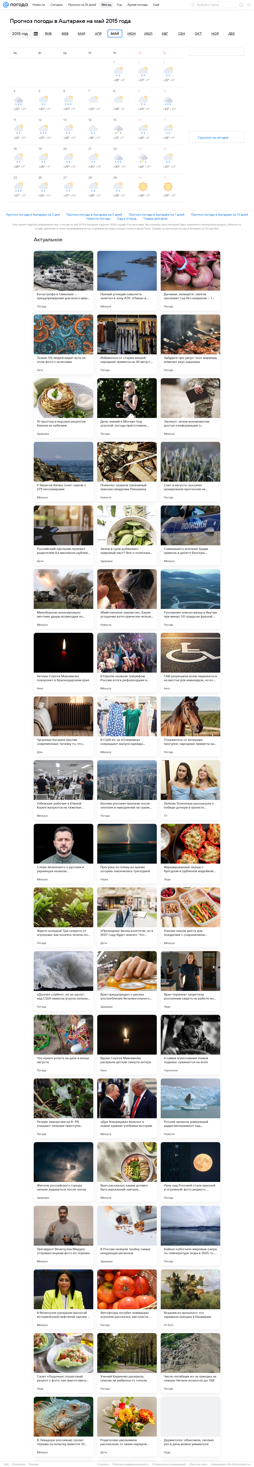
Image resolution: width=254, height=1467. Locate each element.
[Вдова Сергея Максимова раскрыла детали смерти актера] (127, 1044)
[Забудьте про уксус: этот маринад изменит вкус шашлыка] (190, 344)
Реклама (33, 1464)
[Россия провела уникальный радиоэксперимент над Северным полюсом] (190, 1108)
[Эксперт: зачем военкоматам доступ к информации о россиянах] (190, 408)
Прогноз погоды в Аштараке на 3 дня (33, 214)
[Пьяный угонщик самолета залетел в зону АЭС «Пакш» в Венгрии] (127, 281)
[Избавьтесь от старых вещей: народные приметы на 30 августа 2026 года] (127, 344)
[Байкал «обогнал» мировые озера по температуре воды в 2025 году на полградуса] (190, 1235)
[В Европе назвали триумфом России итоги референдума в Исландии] (127, 663)
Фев (65, 34)
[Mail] (6, 5)
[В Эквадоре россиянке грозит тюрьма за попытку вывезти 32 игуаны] (63, 1426)
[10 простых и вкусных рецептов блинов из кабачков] (63, 408)
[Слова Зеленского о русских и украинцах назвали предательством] (63, 854)
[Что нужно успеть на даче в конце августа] (63, 1044)
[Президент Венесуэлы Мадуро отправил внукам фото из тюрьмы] (63, 1235)
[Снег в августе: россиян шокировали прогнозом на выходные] (190, 472)
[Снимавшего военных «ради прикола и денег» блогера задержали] (190, 535)
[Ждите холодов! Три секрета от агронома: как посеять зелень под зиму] (63, 917)
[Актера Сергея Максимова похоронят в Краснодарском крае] (63, 663)
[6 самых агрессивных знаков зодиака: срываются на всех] (190, 1044)
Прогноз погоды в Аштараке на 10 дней (219, 214)
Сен (181, 34)
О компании (18, 1464)
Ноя (215, 34)
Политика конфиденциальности (131, 1464)
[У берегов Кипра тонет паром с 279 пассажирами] (63, 472)
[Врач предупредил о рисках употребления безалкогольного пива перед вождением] (127, 981)
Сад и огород (126, 218)
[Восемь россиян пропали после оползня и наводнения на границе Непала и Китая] (127, 790)
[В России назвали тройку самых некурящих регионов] (127, 1235)
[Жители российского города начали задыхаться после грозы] (63, 1172)
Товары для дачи (155, 218)
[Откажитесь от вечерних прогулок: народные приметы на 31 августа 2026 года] (190, 726)
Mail (6, 1464)
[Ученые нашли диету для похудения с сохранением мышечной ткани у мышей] (190, 917)
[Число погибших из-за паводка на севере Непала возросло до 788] (190, 1363)
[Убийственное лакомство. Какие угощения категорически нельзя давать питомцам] (127, 599)
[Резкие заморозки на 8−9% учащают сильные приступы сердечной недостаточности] (63, 1108)
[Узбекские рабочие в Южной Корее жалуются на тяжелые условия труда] (63, 790)
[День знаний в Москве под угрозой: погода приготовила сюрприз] (127, 408)
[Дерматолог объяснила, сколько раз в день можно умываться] (190, 1426)
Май (115, 34)
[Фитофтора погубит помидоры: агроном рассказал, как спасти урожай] (127, 1299)
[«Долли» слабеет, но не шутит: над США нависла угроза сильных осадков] (63, 981)
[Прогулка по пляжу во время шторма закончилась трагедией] (127, 854)
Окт (198, 34)
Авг (165, 34)
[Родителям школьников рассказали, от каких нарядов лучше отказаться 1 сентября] (127, 1426)
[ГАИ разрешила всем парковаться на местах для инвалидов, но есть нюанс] (190, 663)
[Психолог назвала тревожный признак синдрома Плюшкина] (127, 472)
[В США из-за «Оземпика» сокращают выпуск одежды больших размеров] (127, 726)
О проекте (103, 1464)
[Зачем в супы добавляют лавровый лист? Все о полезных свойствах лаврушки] (127, 535)
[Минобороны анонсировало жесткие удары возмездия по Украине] (63, 599)
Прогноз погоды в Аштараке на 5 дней (94, 214)
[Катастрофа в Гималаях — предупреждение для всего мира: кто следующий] (63, 281)
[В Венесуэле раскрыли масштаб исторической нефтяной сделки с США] (63, 1299)
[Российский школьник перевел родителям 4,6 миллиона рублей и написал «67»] (63, 535)
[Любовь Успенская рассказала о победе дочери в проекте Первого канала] (190, 790)
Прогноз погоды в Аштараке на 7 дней (156, 214)
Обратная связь (198, 1464)
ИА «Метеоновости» (238, 1464)
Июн (131, 34)
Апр (98, 34)
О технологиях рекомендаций (169, 1464)
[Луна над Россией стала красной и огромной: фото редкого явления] (190, 1172)
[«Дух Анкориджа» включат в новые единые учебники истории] (127, 1108)
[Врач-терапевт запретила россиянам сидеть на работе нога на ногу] (190, 981)
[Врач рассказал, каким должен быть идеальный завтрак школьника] (127, 1172)
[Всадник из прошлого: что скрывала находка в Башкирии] (190, 1299)
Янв (48, 34)
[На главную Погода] (18, 5)
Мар (81, 34)
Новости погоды (98, 218)
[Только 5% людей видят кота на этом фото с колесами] (63, 344)
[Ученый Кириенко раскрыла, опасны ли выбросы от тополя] (127, 1363)
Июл (148, 34)
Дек (231, 34)
